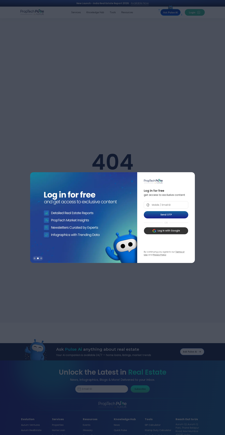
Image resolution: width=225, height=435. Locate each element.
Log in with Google (169, 230)
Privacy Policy (159, 254)
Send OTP (166, 214)
